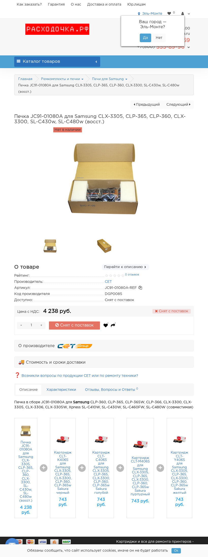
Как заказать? (29, 4)
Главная (25, 79)
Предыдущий (147, 104)
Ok (176, 550)
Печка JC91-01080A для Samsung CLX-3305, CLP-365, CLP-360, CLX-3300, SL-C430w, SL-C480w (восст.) (25, 471)
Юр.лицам (136, 4)
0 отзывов (132, 274)
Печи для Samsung (108, 79)
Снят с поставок (76, 325)
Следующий (177, 104)
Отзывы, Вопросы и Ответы (111, 389)
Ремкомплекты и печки (61, 79)
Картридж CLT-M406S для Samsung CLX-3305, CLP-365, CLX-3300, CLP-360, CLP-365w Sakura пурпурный (140, 476)
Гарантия (56, 4)
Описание (28, 389)
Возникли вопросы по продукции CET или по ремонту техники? (76, 375)
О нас (76, 4)
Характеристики (61, 389)
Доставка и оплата (104, 4)
